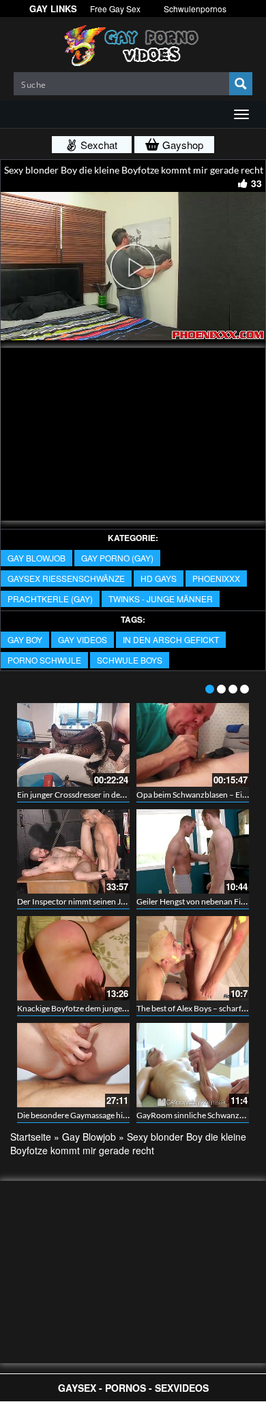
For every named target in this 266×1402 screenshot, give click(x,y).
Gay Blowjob (36, 558)
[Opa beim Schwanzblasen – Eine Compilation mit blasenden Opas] (192, 745)
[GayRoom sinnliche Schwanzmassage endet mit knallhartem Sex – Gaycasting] (192, 1065)
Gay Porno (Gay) (117, 558)
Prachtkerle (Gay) (50, 598)
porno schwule (44, 660)
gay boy (25, 639)
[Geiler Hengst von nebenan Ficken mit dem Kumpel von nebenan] (192, 851)
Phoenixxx (216, 578)
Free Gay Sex (115, 8)
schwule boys (129, 660)
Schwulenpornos (195, 8)
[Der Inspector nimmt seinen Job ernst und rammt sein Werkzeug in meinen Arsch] (73, 851)
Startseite (30, 1136)
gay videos (82, 639)
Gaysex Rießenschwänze (66, 578)
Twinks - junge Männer (160, 598)
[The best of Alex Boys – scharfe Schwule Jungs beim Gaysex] (192, 958)
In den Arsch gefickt (171, 639)
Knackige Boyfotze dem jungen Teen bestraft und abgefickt (120, 1008)
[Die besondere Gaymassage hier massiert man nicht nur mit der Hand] (73, 1065)
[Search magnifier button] (240, 83)
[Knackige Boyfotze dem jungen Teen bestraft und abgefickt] (73, 958)
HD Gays (159, 578)
